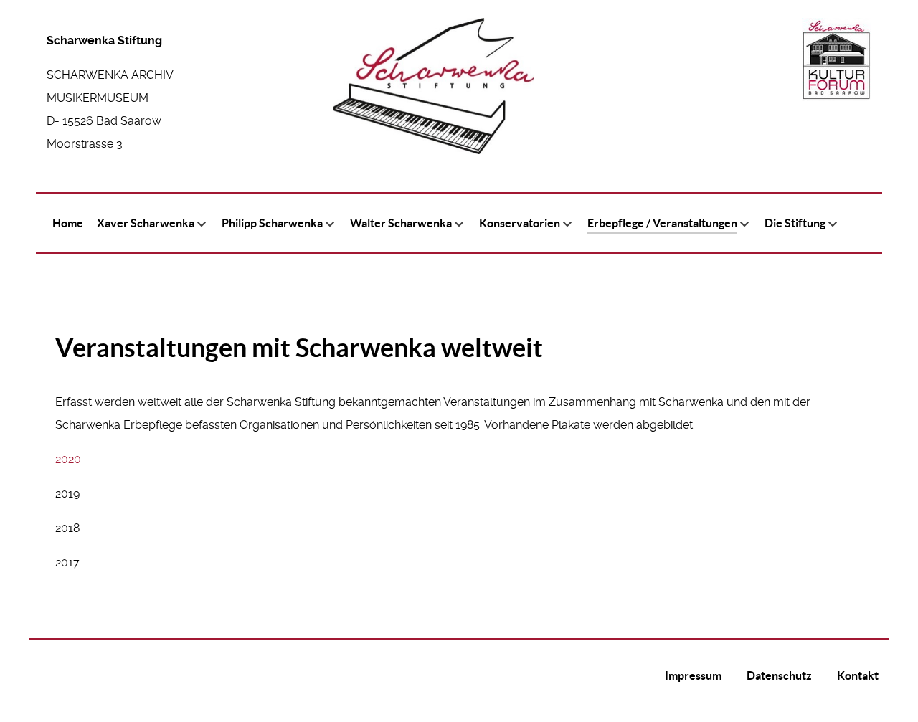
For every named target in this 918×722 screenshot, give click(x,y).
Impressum (693, 675)
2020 (68, 459)
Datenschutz (779, 675)
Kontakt (858, 675)
